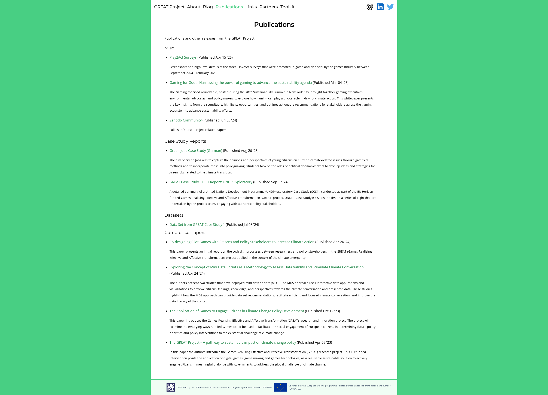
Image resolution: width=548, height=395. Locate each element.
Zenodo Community (186, 120)
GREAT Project (169, 6)
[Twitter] (390, 6)
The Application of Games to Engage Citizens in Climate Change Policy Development (237, 311)
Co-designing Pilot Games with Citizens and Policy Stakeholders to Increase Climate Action (242, 242)
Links (251, 6)
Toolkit (287, 6)
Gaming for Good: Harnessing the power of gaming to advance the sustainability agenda (241, 82)
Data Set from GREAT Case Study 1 (197, 224)
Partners (268, 6)
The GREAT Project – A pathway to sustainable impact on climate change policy (233, 342)
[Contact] (369, 6)
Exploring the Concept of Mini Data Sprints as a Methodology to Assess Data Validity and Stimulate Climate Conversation (267, 267)
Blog (208, 6)
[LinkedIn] (380, 6)
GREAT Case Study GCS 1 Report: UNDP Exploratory (211, 182)
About (193, 6)
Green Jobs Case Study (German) (196, 150)
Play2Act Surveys (183, 57)
